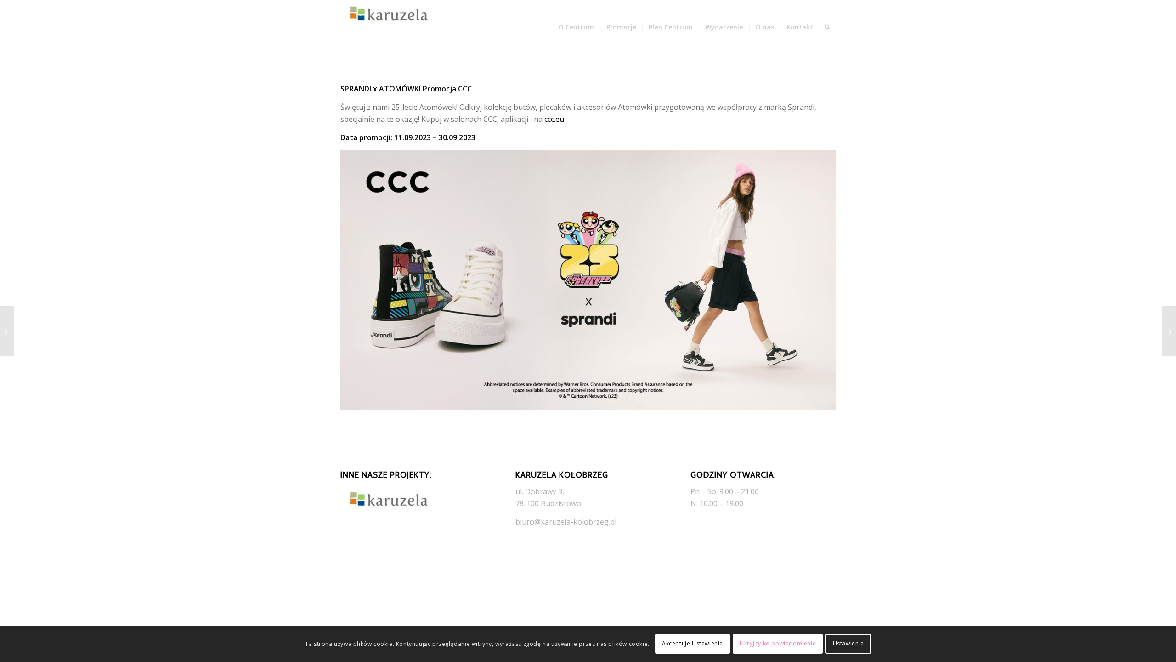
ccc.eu (554, 119)
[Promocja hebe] (7, 331)
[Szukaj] (827, 27)
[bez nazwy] (386, 27)
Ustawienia (848, 644)
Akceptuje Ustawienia (692, 644)
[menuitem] (576, 27)
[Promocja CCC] (1169, 331)
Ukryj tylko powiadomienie (778, 644)
